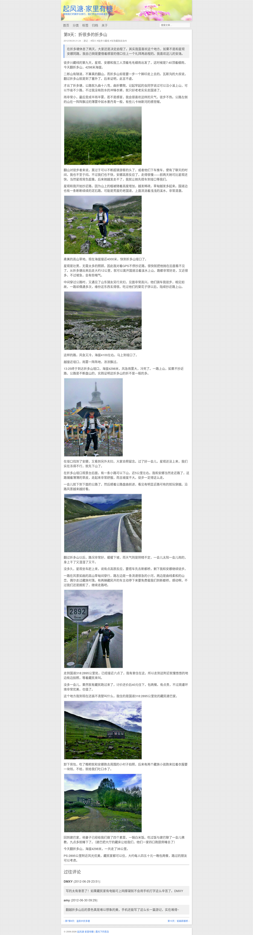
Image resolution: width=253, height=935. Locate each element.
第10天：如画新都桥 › (178, 920)
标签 (85, 25)
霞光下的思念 (102, 931)
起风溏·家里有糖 (88, 8)
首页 (66, 25)
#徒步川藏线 (103, 40)
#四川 (93, 40)
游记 (85, 40)
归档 (95, 25)
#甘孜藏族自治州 (118, 40)
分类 (76, 25)
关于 (105, 25)
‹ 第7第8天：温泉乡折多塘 (77, 920)
